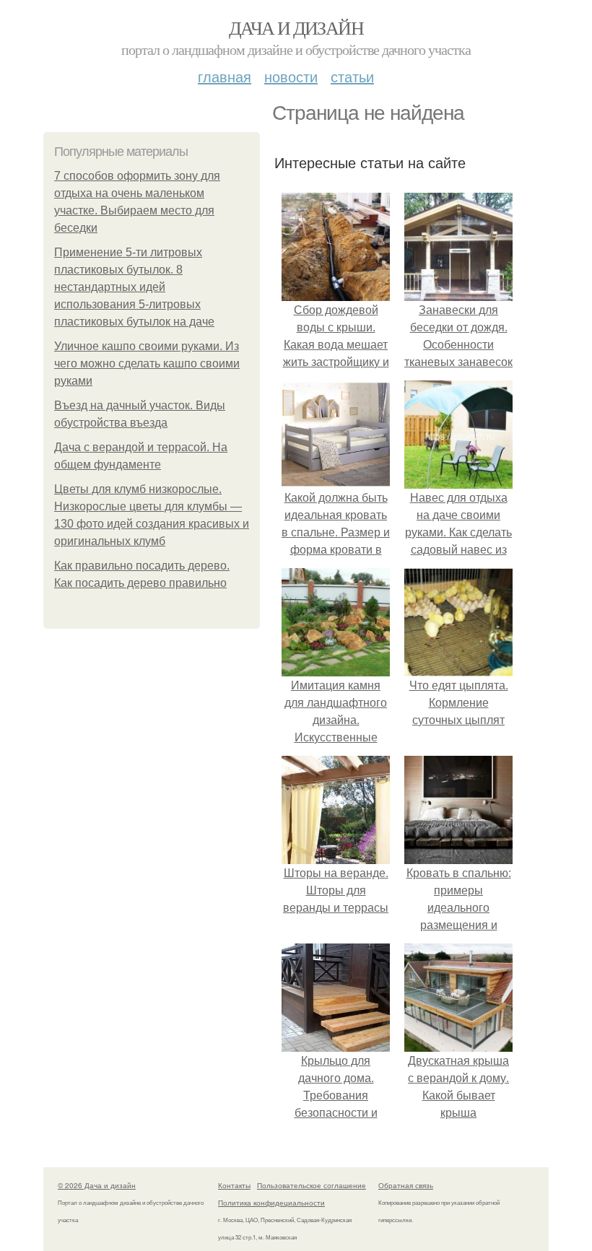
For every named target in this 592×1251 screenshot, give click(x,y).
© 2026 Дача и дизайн (97, 1185)
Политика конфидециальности (271, 1203)
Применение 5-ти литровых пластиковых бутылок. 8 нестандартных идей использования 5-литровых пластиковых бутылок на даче (134, 287)
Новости (291, 76)
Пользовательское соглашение (311, 1185)
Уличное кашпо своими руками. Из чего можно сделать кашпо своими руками (147, 363)
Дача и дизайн (296, 27)
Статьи (352, 76)
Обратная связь (405, 1185)
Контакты (234, 1185)
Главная (224, 76)
